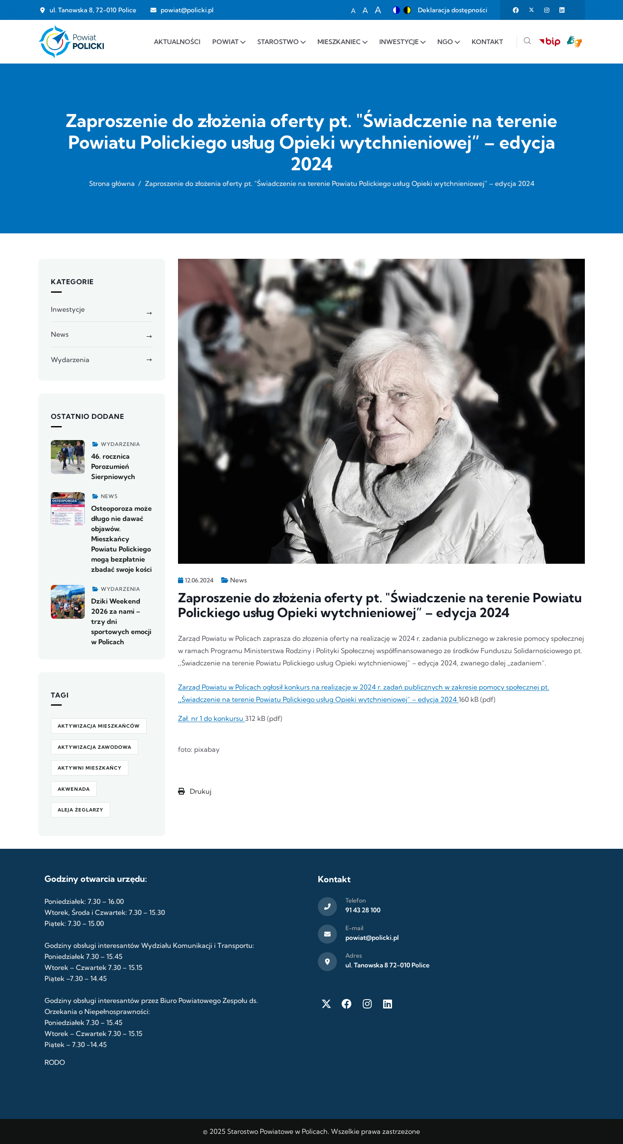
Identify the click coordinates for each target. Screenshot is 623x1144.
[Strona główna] (71, 42)
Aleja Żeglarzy (80, 810)
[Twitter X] (326, 1003)
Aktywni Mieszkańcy (90, 768)
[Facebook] (346, 1003)
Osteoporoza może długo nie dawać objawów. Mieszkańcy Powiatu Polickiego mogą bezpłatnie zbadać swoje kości (121, 538)
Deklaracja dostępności (452, 10)
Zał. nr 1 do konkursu (211, 718)
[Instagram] (367, 1003)
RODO (54, 1062)
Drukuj (199, 791)
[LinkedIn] (387, 1003)
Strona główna (112, 183)
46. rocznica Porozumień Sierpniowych (113, 466)
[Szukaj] (527, 42)
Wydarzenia (70, 359)
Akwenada (74, 789)
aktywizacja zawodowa (94, 747)
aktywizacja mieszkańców (99, 726)
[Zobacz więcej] (68, 457)
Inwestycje (68, 309)
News (238, 580)
